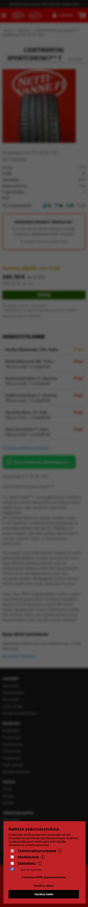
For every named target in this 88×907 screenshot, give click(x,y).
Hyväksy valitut (44, 885)
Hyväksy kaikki (43, 894)
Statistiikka (27, 863)
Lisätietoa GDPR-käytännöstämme (44, 877)
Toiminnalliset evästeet (37, 851)
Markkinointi (28, 857)
